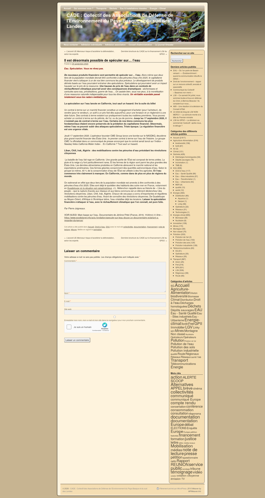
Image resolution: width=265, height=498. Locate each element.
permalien (97, 229)
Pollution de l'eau (182, 239)
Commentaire (70, 260)
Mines (175, 226)
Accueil (67, 8)
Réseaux (179, 209)
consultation (179, 413)
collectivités (128, 226)
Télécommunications (181, 248)
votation (173, 476)
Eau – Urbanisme (182, 181)
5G (176, 250)
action (176, 377)
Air (174, 148)
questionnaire (190, 457)
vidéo (197, 472)
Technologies (181, 212)
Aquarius (181, 198)
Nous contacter (71, 44)
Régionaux (180, 273)
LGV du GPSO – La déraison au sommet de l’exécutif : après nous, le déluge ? (187, 123)
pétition (176, 457)
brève (188, 388)
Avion (177, 262)
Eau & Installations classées (133, 8)
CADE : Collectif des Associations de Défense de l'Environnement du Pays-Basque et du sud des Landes (120, 20)
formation (177, 438)
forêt (177, 146)
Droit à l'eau (100, 226)
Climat (176, 151)
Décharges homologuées (186, 157)
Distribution (180, 195)
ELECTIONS (178, 428)
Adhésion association (115, 44)
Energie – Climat (158, 8)
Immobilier (177, 223)
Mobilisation (182, 446)
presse (190, 453)
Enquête (192, 428)
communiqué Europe (186, 399)
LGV (177, 270)
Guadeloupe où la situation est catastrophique (89, 188)
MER (177, 184)
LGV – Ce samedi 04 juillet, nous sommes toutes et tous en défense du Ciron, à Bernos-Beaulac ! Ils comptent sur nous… (187, 99)
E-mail (67, 301)
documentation (140, 226)
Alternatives (182, 384)
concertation (178, 406)
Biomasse (179, 217)
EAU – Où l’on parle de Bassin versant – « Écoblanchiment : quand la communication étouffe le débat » (187, 74)
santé (177, 190)
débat (189, 424)
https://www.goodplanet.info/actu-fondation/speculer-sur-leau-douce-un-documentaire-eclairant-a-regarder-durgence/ (111, 219)
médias (176, 449)
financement (152, 226)
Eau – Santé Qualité (183, 173)
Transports (101, 8)
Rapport (183, 460)
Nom (66, 293)
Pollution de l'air (182, 237)
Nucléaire (179, 220)
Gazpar (181, 201)
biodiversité (180, 143)
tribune (74, 229)
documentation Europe (184, 422)
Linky (180, 204)
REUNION (179, 464)
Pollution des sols (182, 242)
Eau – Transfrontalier (184, 179)
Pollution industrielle (183, 245)
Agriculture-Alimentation (183, 140)
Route (178, 275)
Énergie (176, 192)
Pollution (177, 234)
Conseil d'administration (140, 44)
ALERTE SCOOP (183, 378)
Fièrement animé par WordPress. (173, 488)
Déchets (113, 8)
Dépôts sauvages (182, 159)
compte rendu (183, 402)
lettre (174, 442)
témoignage (181, 472)
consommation (182, 409)
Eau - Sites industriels (186, 314)
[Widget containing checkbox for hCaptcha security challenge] (87, 327)
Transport (177, 259)
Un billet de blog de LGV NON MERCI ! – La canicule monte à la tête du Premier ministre (187, 114)
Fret (177, 264)
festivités (174, 435)
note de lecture (184, 451)
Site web (67, 309)
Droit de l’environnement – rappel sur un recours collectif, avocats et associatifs (187, 84)
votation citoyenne (188, 475)
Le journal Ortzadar (164, 44)
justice (190, 438)
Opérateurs (180, 206)
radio (173, 461)
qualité (178, 187)
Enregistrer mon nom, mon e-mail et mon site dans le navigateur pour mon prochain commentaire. (105, 320)
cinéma (197, 388)
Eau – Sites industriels (184, 176)
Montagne (177, 228)
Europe (177, 431)
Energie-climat (179, 215)
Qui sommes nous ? (83, 8)
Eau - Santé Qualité (184, 313)
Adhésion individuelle (91, 44)
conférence (194, 406)
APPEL (177, 388)
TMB (177, 165)
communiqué (182, 395)
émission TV (178, 479)
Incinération (180, 162)
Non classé (177, 231)
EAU (108, 226)
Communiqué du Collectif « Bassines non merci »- (183, 91)
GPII (177, 267)
